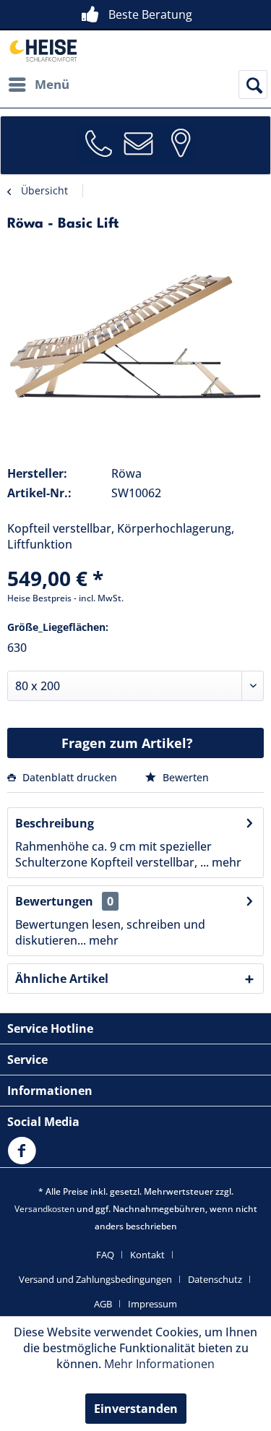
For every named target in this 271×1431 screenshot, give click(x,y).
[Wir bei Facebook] (25, 1159)
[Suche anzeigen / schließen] (252, 84)
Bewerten (184, 777)
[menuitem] (38, 84)
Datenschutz (215, 1279)
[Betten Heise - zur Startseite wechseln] (42, 50)
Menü (52, 84)
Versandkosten (44, 1209)
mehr (225, 862)
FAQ (105, 1254)
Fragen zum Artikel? (127, 743)
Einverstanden (136, 1409)
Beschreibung (54, 823)
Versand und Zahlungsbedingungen (95, 1279)
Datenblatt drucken (70, 777)
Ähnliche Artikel (61, 979)
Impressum (152, 1303)
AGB (103, 1303)
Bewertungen (54, 901)
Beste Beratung (150, 14)
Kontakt (147, 1254)
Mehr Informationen (159, 1364)
